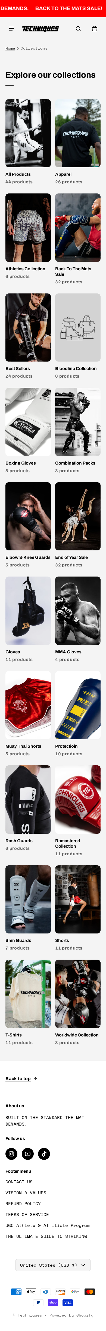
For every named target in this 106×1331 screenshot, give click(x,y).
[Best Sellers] (28, 337)
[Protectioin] (78, 715)
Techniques (30, 1315)
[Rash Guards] (28, 809)
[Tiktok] (44, 1154)
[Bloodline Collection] (78, 337)
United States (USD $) (48, 1265)
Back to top (18, 1078)
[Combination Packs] (78, 432)
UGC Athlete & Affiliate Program (47, 1225)
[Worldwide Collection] (78, 1004)
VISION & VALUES (25, 1192)
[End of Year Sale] (78, 526)
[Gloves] (28, 621)
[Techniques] (41, 29)
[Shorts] (78, 909)
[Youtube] (28, 1154)
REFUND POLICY (23, 1203)
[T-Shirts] (28, 1004)
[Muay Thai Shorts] (28, 715)
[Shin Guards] (28, 909)
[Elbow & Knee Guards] (28, 526)
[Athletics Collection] (28, 237)
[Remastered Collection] (78, 812)
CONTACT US (19, 1181)
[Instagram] (11, 1154)
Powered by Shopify (71, 1315)
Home (10, 48)
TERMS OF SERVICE (27, 1214)
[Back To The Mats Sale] (78, 240)
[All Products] (28, 143)
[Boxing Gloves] (28, 432)
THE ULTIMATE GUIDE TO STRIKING (46, 1236)
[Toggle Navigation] (11, 29)
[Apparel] (78, 143)
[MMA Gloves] (78, 621)
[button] (78, 29)
